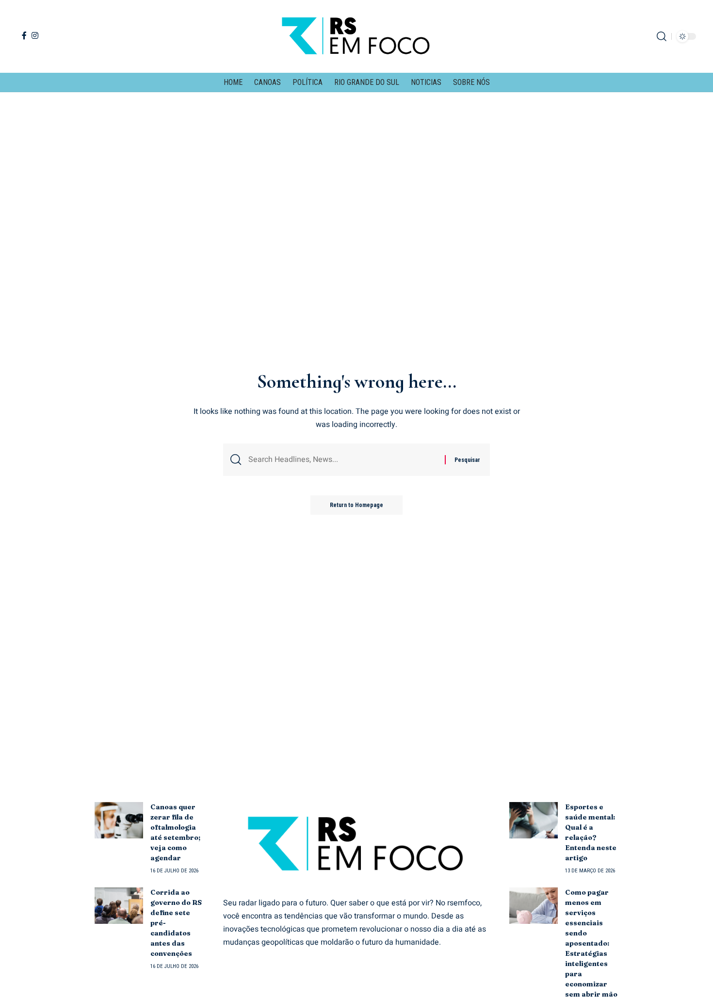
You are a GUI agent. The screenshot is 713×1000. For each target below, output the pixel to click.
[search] (661, 36)
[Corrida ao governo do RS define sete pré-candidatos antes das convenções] (119, 905)
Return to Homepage (356, 505)
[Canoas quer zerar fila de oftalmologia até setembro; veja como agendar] (119, 820)
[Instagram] (35, 35)
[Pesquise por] (343, 459)
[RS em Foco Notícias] (356, 36)
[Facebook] (24, 35)
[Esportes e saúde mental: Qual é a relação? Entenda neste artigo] (533, 820)
